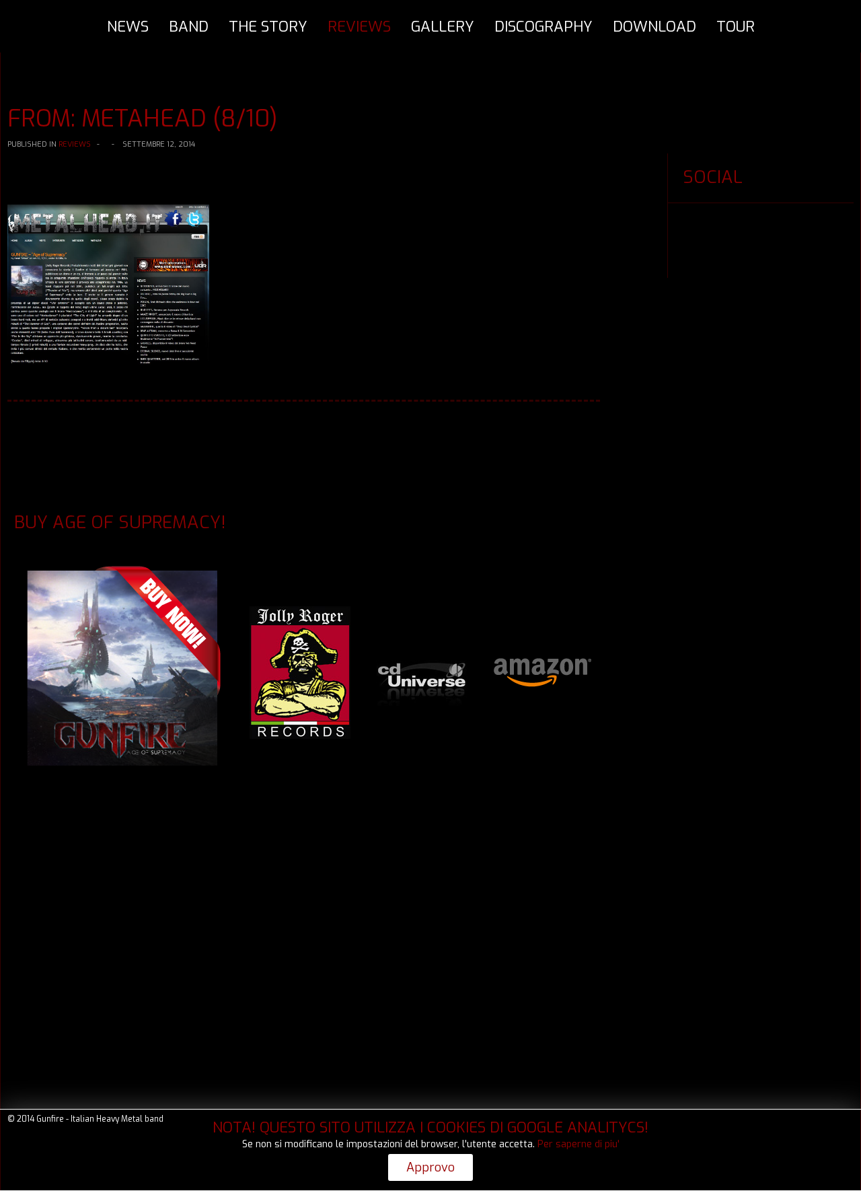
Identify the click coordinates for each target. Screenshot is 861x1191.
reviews (75, 144)
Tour (735, 26)
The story (268, 26)
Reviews (359, 26)
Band (189, 26)
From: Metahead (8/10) (142, 118)
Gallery (442, 26)
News (128, 26)
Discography (543, 26)
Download (654, 26)
